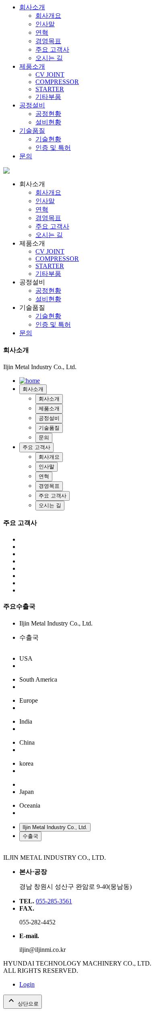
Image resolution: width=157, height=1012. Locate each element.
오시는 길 (49, 58)
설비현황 (48, 122)
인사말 (45, 24)
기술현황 (48, 139)
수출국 (30, 836)
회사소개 (32, 7)
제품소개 (32, 66)
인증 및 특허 (53, 147)
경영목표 (48, 41)
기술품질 (32, 130)
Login (27, 984)
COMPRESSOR (57, 81)
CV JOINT (49, 74)
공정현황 (48, 113)
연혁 (41, 32)
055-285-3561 (54, 901)
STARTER (49, 89)
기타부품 (48, 96)
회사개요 (48, 15)
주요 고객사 (52, 49)
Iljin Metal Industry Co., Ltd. (55, 827)
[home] (6, 171)
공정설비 (32, 105)
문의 (25, 156)
